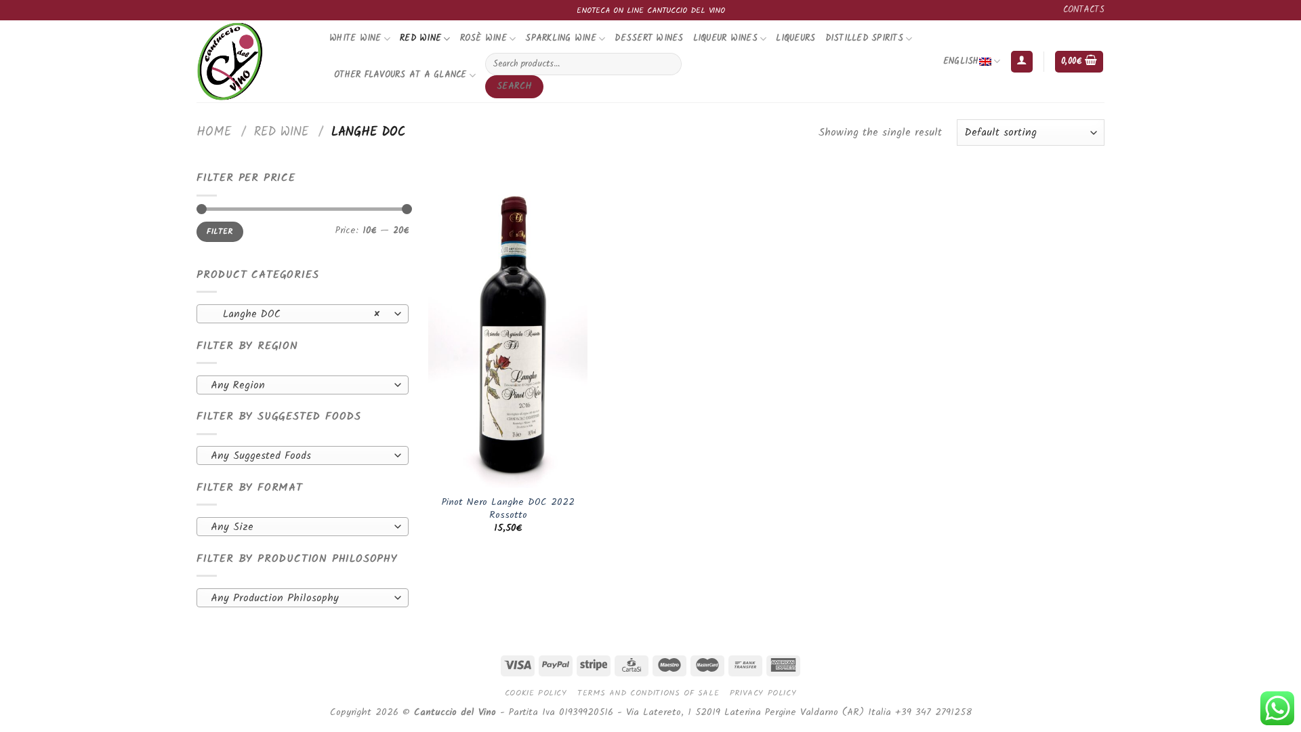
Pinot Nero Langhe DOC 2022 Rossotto (508, 509)
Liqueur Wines (725, 38)
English (961, 61)
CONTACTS (1083, 10)
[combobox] (303, 313)
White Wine (355, 38)
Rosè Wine (483, 38)
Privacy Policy (763, 693)
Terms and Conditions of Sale (648, 693)
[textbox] (299, 385)
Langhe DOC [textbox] (295, 314)
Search (514, 86)
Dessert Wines (649, 38)
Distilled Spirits (864, 38)
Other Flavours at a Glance (400, 75)
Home (214, 132)
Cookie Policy (536, 693)
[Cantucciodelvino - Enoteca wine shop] (253, 61)
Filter (219, 231)
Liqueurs (795, 38)
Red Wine (420, 38)
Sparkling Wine (560, 38)
